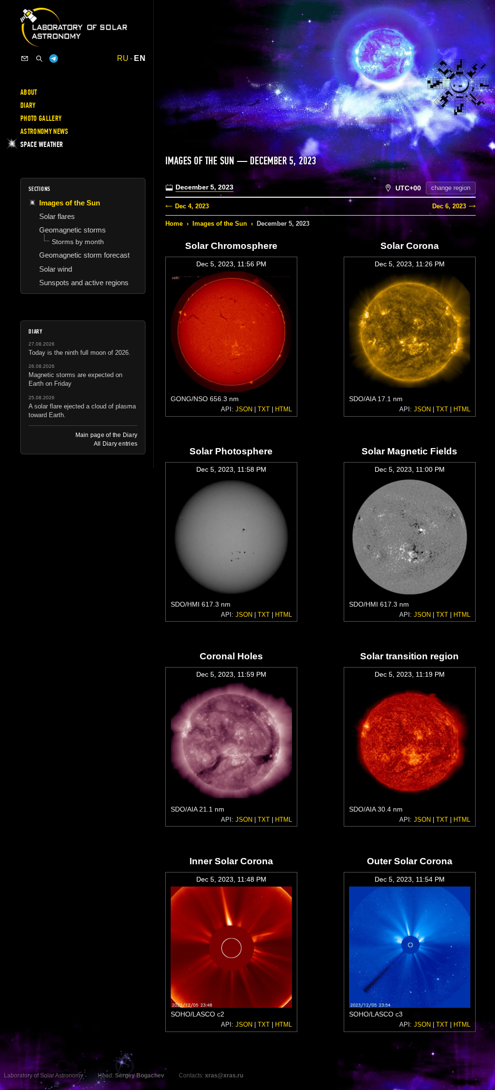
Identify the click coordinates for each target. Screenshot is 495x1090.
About (28, 92)
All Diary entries (115, 443)
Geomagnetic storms (72, 230)
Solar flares (57, 216)
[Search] (39, 58)
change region (450, 187)
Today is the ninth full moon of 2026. (80, 352)
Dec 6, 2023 (449, 206)
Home (174, 223)
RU (123, 58)
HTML (283, 409)
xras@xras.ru (224, 1075)
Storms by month (78, 242)
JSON (243, 409)
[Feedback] (24, 58)
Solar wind (55, 269)
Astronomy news (44, 131)
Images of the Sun (219, 223)
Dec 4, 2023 (192, 206)
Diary (28, 105)
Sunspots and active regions (84, 282)
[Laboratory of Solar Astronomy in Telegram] (53, 58)
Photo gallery (40, 118)
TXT (264, 409)
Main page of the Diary (106, 435)
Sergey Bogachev (139, 1075)
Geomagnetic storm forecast (84, 255)
